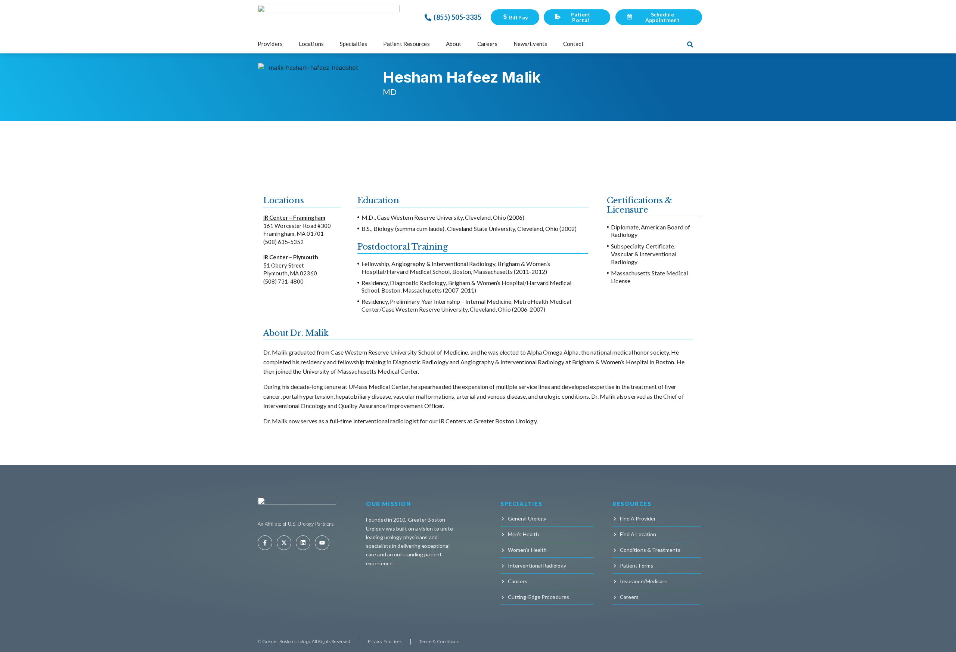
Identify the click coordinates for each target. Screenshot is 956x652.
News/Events (530, 43)
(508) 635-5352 (283, 241)
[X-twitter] (284, 542)
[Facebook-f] (265, 542)
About (454, 43)
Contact (573, 43)
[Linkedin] (303, 542)
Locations (311, 43)
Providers (270, 43)
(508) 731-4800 (283, 281)
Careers (487, 43)
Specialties (353, 43)
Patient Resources (406, 43)
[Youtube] (322, 542)
